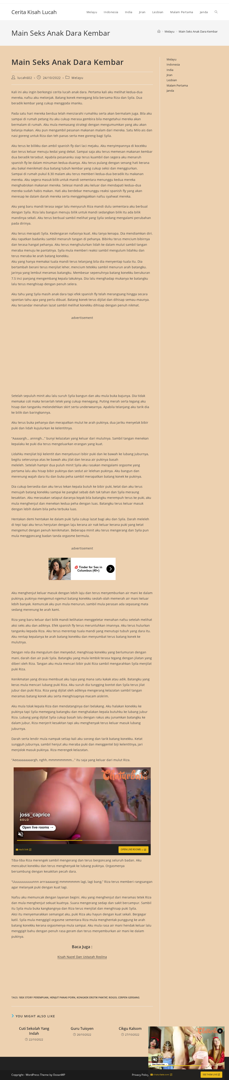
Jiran (169, 75)
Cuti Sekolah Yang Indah (34, 1031)
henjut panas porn (62, 997)
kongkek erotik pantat (92, 997)
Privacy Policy (140, 1075)
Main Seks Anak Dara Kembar (198, 31)
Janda (170, 91)
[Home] (158, 31)
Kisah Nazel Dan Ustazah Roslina (82, 957)
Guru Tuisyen (82, 1028)
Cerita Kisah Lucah (34, 12)
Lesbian (172, 80)
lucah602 (24, 78)
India (170, 70)
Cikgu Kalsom (130, 1028)
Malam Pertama (177, 85)
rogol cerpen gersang (124, 997)
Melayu (77, 78)
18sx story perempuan (34, 997)
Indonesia (173, 64)
